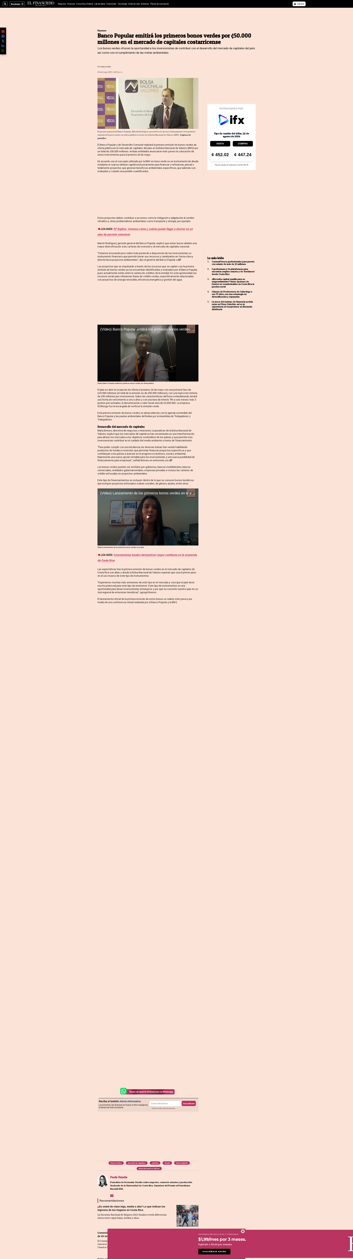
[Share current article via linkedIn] (3, 45)
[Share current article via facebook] (3, 36)
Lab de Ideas (99, 4)
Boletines (145, 4)
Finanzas (71, 4)
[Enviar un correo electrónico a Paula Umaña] (111, 1195)
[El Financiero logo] (41, 3)
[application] (148, 353)
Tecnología (122, 4)
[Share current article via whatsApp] (3, 50)
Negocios (62, 4)
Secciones (15, 4)
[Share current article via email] (3, 31)
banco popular (182, 1163)
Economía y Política (84, 4)
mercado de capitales (136, 1163)
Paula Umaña (106, 67)
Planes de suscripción (159, 4)
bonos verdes (116, 1163)
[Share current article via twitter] (3, 41)
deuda (167, 1163)
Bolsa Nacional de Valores (149, 1168)
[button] (148, 353)
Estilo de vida (134, 4)
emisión (155, 1163)
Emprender (111, 4)
